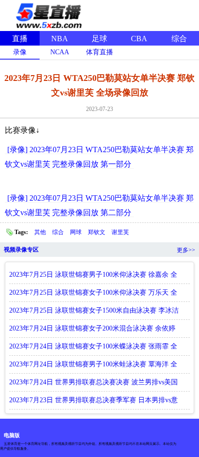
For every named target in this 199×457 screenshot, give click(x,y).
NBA (59, 38)
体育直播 (99, 52)
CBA (139, 38)
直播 (20, 38)
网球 (76, 232)
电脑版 (12, 435)
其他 (40, 232)
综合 (179, 38)
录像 (20, 52)
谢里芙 (120, 232)
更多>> (186, 250)
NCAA (59, 52)
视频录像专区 (21, 249)
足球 (99, 38)
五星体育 (48, 14)
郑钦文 (97, 232)
